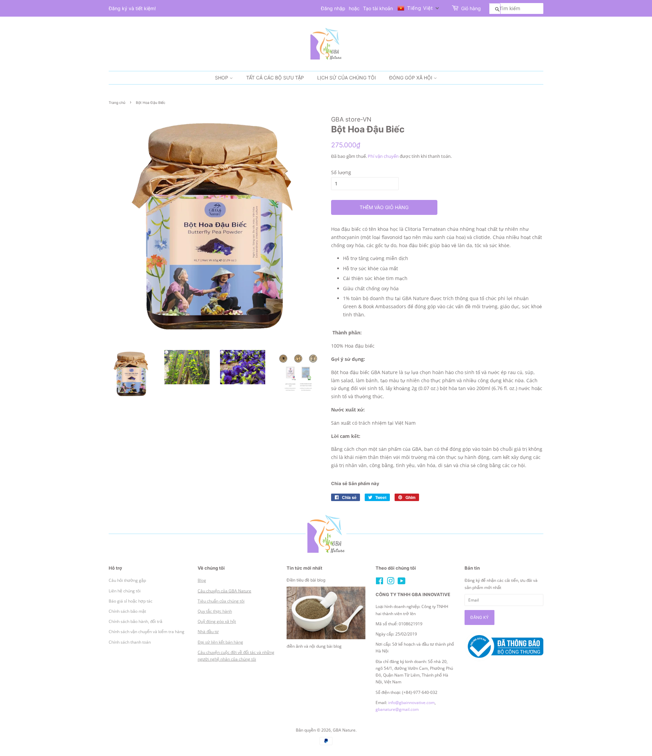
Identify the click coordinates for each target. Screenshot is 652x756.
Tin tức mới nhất (304, 568)
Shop (222, 77)
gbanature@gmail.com (397, 709)
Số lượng (341, 172)
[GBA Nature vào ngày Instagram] (390, 582)
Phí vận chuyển (383, 156)
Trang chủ (117, 102)
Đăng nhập (333, 8)
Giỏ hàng (471, 8)
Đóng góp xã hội (411, 77)
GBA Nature (344, 730)
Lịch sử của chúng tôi (346, 77)
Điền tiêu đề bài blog (306, 580)
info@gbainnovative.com (411, 702)
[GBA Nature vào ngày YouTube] (401, 582)
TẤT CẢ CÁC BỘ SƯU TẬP (275, 77)
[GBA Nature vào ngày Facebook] (379, 582)
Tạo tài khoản (378, 8)
